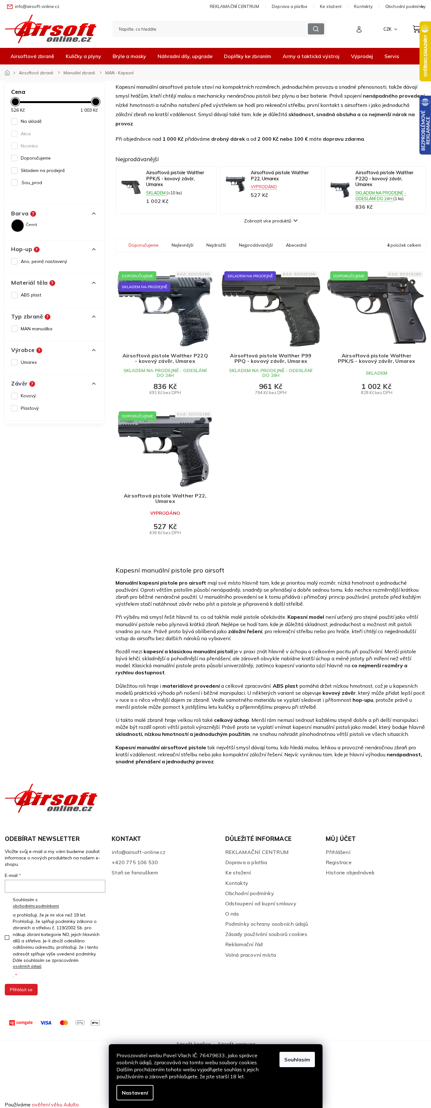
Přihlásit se (21, 989)
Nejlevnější (182, 245)
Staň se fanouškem (135, 872)
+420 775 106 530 (135, 862)
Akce (26, 134)
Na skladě (31, 121)
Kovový (28, 396)
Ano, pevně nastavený (44, 261)
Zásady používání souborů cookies (266, 934)
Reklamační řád (244, 944)
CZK (387, 29)
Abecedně (296, 245)
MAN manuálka (36, 329)
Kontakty (363, 6)
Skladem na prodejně (43, 170)
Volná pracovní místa (250, 955)
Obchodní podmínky (249, 893)
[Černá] (17, 225)
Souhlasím (297, 1059)
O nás (232, 913)
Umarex (29, 362)
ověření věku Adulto (55, 1104)
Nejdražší (216, 245)
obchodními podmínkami (36, 905)
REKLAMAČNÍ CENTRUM (234, 6)
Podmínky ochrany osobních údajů (266, 924)
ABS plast (31, 295)
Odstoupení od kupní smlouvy (260, 903)
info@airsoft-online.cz (138, 852)
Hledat (316, 28)
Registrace (339, 862)
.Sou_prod (31, 182)
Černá (31, 224)
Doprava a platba (289, 6)
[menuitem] (32, 56)
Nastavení (135, 1092)
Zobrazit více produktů (267, 220)
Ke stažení (330, 6)
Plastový (30, 408)
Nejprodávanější (256, 245)
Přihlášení (338, 852)
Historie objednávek (350, 872)
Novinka (29, 146)
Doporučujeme (36, 158)
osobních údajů (27, 966)
